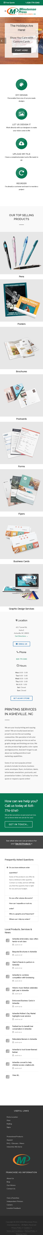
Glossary (15, 1143)
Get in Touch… (18, 824)
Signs (9, 1127)
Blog (8, 1182)
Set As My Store (21, 698)
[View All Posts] (8, 1077)
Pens (21, 276)
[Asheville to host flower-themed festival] (8, 1051)
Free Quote (10, 3)
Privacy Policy (16, 1228)
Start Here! (21, 54)
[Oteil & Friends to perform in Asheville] (8, 964)
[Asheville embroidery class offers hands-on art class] (8, 940)
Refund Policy (30, 1231)
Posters (22, 324)
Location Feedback (14, 1208)
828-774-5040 (33, 2)
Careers (10, 1205)
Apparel (10, 1140)
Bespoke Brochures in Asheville (24, 952)
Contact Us (11, 1189)
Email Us (22, 644)
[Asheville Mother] (8, 1015)
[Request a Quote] (21, 114)
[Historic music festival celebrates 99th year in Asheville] (8, 989)
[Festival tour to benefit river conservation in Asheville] (8, 1028)
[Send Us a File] (21, 143)
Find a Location (12, 1117)
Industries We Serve (14, 1147)
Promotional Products (15, 1136)
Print (8, 1120)
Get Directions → (21, 636)
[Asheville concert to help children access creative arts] (8, 1064)
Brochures (21, 371)
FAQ (8, 1143)
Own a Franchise (13, 1198)
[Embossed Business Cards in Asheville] (8, 1002)
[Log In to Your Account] (21, 173)
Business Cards (21, 561)
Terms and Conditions (14, 1231)
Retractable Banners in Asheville (24, 1039)
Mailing (9, 1124)
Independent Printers (15, 1201)
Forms (21, 466)
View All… (15, 1075)
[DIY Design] (21, 84)
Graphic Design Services (21, 608)
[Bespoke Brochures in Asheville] (8, 953)
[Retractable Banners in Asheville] (8, 1040)
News (22, 1143)
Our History (11, 1185)
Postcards (21, 419)
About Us (10, 1178)
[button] (3, 41)
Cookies (27, 1228)
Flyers (21, 513)
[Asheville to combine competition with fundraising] (8, 976)
